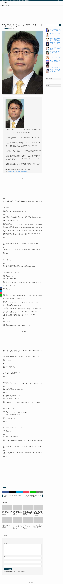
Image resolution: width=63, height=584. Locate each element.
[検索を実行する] (60, 25)
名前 (4, 556)
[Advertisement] (31, 13)
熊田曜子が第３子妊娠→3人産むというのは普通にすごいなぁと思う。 (55, 52)
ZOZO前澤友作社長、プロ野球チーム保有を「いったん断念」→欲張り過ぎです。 (55, 43)
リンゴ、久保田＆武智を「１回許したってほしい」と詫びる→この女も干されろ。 (55, 30)
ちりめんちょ (6, 2)
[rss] (58, 0)
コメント (6, 543)
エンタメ (8, 28)
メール (5, 560)
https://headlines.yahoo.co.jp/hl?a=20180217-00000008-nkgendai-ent (18, 171)
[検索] (60, 0)
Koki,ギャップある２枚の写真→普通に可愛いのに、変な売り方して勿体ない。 (55, 48)
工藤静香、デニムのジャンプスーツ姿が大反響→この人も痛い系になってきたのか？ (55, 70)
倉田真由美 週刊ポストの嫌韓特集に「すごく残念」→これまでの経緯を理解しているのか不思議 (55, 34)
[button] (5, 492)
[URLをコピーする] (39, 492)
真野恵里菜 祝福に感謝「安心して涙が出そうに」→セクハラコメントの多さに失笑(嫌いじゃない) (55, 66)
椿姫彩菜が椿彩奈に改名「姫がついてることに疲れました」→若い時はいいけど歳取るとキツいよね (55, 39)
